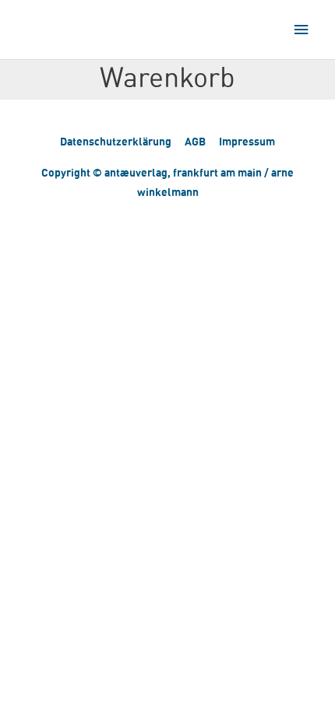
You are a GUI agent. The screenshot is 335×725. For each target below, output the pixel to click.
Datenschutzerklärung (115, 141)
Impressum (247, 141)
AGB (195, 141)
